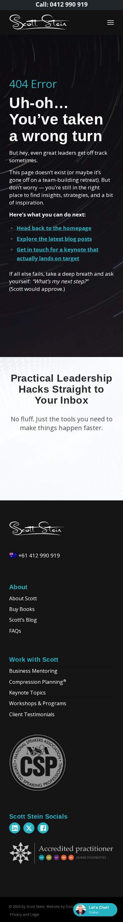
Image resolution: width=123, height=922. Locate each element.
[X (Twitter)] (28, 827)
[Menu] (110, 22)
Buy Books (22, 609)
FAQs (15, 630)
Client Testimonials (32, 714)
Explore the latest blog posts (54, 238)
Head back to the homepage (54, 228)
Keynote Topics (27, 692)
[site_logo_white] (51, 22)
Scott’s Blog (23, 619)
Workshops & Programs (37, 703)
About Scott (23, 598)
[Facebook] (43, 827)
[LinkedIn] (14, 827)
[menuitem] (110, 22)
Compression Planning (37, 681)
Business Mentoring (33, 670)
